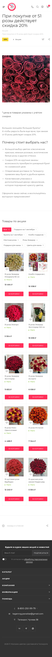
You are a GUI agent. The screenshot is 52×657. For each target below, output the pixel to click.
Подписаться (41, 553)
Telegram (26, 628)
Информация (10, 592)
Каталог (7, 572)
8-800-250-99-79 (27, 608)
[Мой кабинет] (42, 7)
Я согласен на (29, 560)
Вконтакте (19, 628)
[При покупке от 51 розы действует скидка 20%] (26, 78)
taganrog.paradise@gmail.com (28, 613)
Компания (8, 585)
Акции (6, 579)
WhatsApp (33, 628)
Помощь (7, 599)
